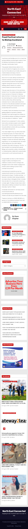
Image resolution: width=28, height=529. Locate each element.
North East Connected (13, 511)
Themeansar (14, 523)
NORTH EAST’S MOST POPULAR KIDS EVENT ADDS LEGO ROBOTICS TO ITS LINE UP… (14, 403)
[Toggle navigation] (18, 29)
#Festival (14, 49)
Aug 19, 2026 (15, 236)
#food (18, 49)
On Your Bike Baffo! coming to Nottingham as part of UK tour (19, 235)
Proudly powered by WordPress (10, 522)
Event (18, 23)
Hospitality (14, 381)
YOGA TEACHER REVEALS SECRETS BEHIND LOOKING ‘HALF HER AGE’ (12, 497)
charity (14, 23)
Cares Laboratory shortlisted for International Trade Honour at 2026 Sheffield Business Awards (11, 334)
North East (6, 22)
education (10, 23)
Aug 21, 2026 (6, 405)
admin (20, 236)
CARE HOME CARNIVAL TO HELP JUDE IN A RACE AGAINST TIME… (14, 465)
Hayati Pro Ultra (10, 526)
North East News (12, 413)
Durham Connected (7, 381)
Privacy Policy (18, 526)
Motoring (21, 22)
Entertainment (5, 34)
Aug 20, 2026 (6, 500)
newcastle (16, 22)
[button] (21, 28)
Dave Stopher (12, 44)
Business (11, 22)
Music (21, 240)
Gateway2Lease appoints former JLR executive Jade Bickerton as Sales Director (13, 435)
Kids (4, 444)
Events (21, 231)
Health (8, 444)
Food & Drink (12, 34)
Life (11, 444)
